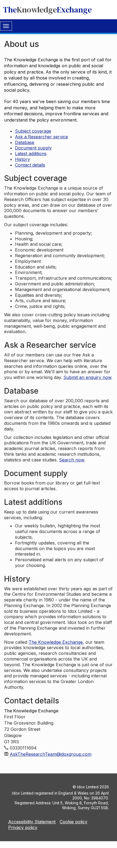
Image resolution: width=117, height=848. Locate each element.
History (22, 159)
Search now (71, 460)
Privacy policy (22, 827)
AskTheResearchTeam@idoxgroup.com (50, 754)
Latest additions (31, 153)
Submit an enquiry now (87, 377)
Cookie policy (73, 821)
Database (24, 142)
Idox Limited (87, 787)
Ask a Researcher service (41, 136)
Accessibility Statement (32, 821)
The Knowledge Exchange (56, 642)
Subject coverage (33, 131)
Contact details (30, 165)
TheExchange (47, 9)
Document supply (33, 148)
